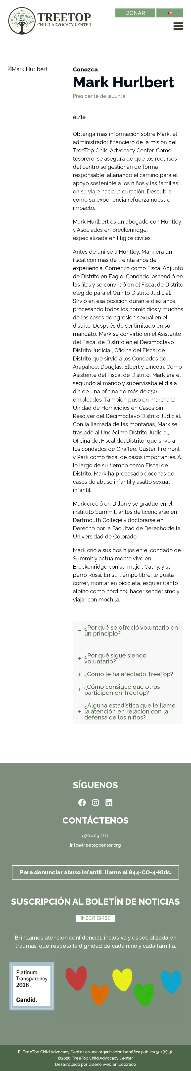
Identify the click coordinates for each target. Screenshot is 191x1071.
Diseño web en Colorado (112, 1064)
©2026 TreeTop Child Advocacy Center (95, 1058)
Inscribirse (95, 918)
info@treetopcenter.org (95, 845)
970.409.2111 (95, 835)
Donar (135, 13)
